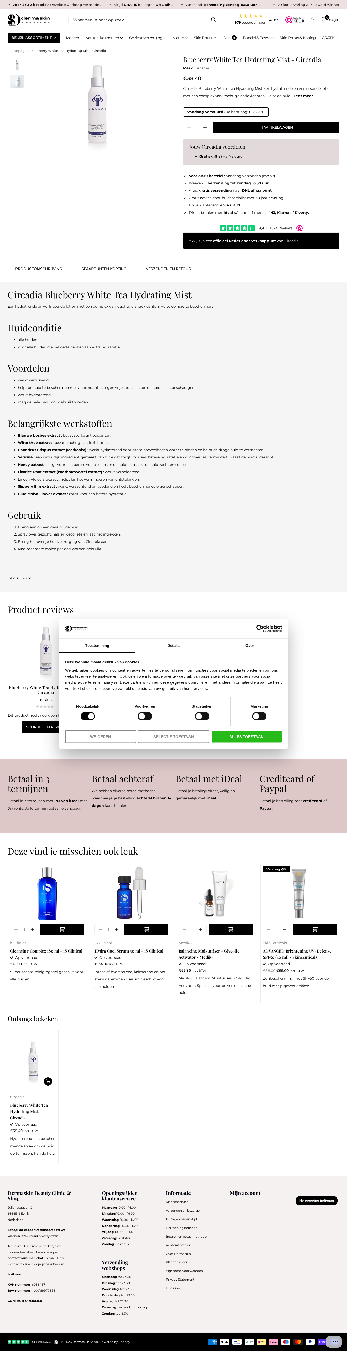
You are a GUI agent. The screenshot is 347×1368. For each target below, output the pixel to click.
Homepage (17, 51)
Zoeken (213, 20)
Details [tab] (173, 645)
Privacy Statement (180, 1279)
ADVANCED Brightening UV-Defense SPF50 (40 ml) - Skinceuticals (297, 954)
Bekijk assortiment (32, 37)
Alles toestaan (246, 736)
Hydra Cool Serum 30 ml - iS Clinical (128, 951)
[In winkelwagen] (62, 929)
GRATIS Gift (332, 37)
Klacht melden (177, 1262)
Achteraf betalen (178, 1245)
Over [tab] (249, 645)
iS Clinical (18, 943)
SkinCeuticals (275, 943)
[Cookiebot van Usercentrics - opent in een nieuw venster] (260, 628)
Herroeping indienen (181, 1228)
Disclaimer (174, 1288)
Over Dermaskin (178, 1254)
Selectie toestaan (173, 736)
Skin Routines (205, 37)
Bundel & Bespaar (258, 37)
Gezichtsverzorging (145, 37)
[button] (205, 127)
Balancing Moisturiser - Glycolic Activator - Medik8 (209, 954)
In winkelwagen (276, 127)
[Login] (312, 20)
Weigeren (100, 736)
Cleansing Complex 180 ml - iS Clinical (46, 951)
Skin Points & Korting (298, 37)
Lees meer (303, 96)
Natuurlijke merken (102, 37)
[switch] (145, 716)
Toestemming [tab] (97, 645)
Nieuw (178, 37)
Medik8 (185, 943)
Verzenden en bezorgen (184, 1210)
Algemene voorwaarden (184, 1271)
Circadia (202, 68)
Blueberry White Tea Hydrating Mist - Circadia (46, 690)
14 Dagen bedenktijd (181, 1219)
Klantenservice (177, 1202)
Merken (72, 37)
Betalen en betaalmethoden (187, 1236)
